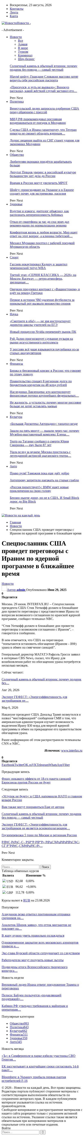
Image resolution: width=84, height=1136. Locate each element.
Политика (17, 101)
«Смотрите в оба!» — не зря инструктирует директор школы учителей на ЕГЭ (40, 323)
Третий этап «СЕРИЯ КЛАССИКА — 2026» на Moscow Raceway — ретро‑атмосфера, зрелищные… (43, 278)
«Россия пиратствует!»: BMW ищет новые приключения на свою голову (39, 489)
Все (20, 40)
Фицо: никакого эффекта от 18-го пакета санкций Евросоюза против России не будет (36, 780)
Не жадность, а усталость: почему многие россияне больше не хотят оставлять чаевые (45, 404)
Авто (13, 466)
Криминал (25, 55)
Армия (22, 44)
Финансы (16, 363)
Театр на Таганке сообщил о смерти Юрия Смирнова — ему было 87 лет (39, 443)
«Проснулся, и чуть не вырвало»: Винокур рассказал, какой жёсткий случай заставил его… (43, 89)
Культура (16, 417)
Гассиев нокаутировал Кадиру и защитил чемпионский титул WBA (38, 266)
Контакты (16, 8)
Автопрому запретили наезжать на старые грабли (44, 480)
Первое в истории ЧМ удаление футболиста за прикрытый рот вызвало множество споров (42, 301)
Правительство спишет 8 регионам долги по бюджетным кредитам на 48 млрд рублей (41, 383)
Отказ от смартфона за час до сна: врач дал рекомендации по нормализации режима (39, 223)
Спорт (14, 257)
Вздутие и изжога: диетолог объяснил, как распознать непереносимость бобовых (39, 213)
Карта (14, 16)
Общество (17, 154)
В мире (23, 48)
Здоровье (16, 204)
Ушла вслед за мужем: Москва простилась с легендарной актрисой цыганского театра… (40, 453)
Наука (14, 314)
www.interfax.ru (71, 750)
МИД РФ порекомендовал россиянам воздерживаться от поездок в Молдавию (38, 121)
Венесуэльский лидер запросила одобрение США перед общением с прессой (44, 110)
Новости (16, 37)
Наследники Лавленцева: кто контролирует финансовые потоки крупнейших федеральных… (44, 393)
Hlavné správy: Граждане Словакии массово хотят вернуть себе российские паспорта (44, 78)
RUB (26, 900)
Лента (14, 12)
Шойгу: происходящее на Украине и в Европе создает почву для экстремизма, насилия (42, 191)
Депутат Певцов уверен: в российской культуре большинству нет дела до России (43, 174)
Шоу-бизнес (26, 59)
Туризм (23, 51)
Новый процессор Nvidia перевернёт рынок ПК (43, 331)
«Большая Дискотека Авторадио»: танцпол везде (44, 423)
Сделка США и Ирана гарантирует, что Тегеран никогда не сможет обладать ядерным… (43, 131)
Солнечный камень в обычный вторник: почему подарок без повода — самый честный (43, 67)
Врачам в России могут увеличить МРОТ (38, 183)
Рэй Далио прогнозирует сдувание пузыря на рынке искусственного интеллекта (41, 340)
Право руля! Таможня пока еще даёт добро (39, 473)
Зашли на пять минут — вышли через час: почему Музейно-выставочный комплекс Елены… (44, 432)
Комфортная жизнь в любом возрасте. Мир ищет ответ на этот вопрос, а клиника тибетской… (43, 234)
